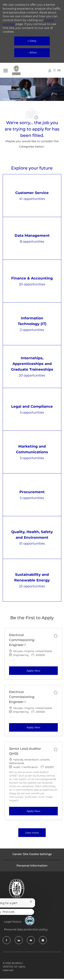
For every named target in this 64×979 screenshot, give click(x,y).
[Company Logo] (21, 70)
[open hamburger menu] (5, 70)
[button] (32, 832)
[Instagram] (43, 940)
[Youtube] (31, 940)
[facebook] (6, 940)
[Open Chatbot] (29, 920)
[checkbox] (56, 635)
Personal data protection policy (25, 929)
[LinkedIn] (19, 940)
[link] (49, 70)
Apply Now (42, 670)
